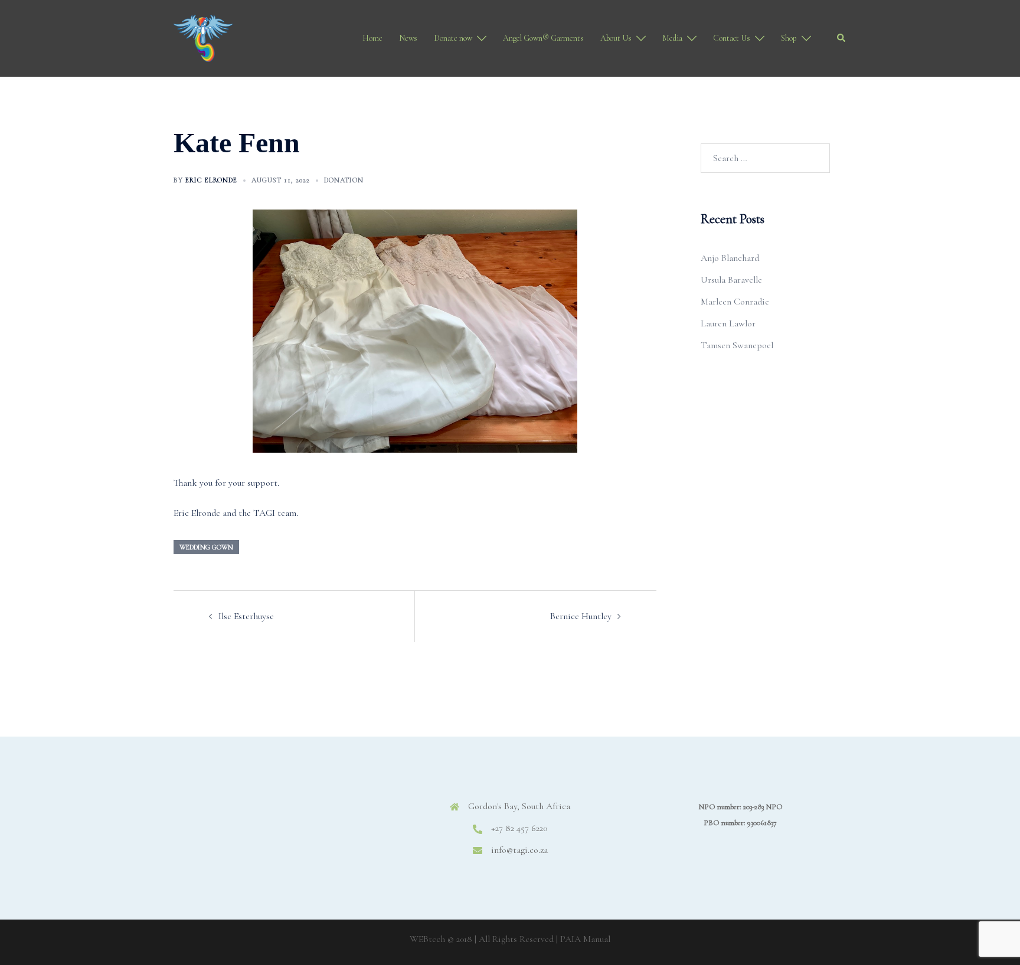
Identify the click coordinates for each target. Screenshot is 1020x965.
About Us (616, 38)
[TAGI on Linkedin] (297, 816)
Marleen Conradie (735, 302)
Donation (344, 180)
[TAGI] (203, 37)
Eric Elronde (211, 180)
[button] (841, 38)
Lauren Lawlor (728, 323)
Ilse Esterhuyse (246, 616)
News (408, 38)
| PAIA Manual (583, 939)
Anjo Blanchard (730, 258)
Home (372, 38)
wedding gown (206, 547)
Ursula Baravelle (731, 280)
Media (672, 38)
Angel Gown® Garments (543, 38)
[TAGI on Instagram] (262, 816)
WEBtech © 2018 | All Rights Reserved (482, 939)
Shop (789, 38)
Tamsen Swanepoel (737, 345)
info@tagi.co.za (519, 850)
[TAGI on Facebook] (227, 816)
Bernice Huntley (581, 616)
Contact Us (731, 38)
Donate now (453, 38)
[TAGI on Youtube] (332, 816)
